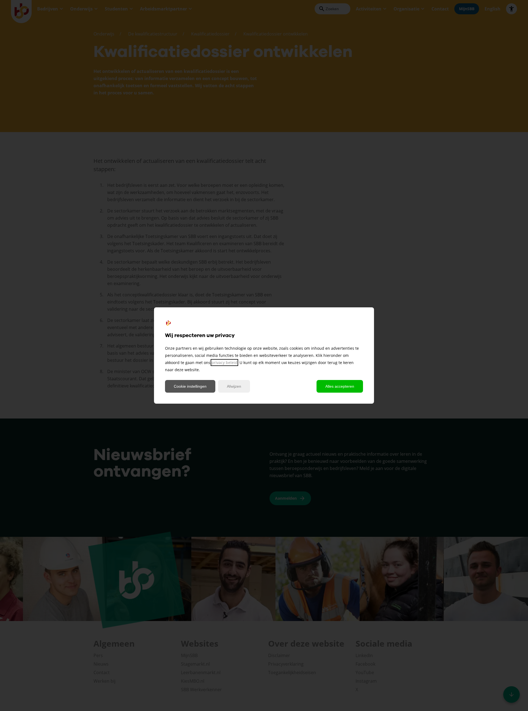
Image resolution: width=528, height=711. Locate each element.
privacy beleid (224, 362)
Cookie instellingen (190, 386)
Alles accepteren (339, 386)
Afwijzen (234, 386)
